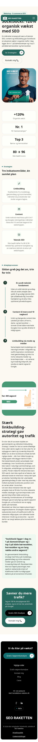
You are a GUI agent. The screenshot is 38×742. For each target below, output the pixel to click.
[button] (33, 18)
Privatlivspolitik (18, 733)
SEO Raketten (19, 728)
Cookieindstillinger (19, 736)
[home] (12, 18)
